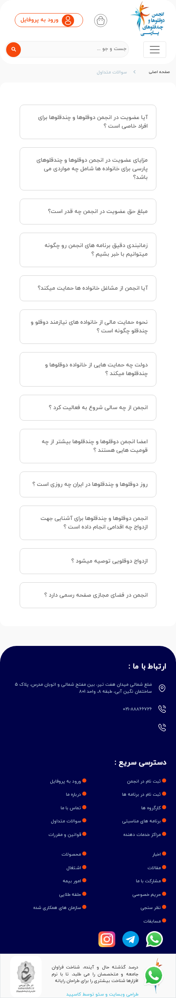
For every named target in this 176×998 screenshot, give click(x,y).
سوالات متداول (112, 72)
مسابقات (152, 921)
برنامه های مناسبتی (142, 821)
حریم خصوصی (147, 894)
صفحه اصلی (159, 72)
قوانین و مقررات (65, 834)
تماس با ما (71, 808)
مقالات (154, 868)
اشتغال (74, 868)
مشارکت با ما (149, 881)
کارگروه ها (151, 808)
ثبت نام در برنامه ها (142, 794)
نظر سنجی (151, 907)
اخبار (157, 854)
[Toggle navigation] (154, 49)
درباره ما (74, 794)
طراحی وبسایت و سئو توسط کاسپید (102, 994)
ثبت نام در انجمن (144, 781)
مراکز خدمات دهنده (142, 834)
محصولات (71, 854)
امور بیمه (72, 881)
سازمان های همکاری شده (57, 907)
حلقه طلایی (70, 894)
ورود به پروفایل (66, 781)
